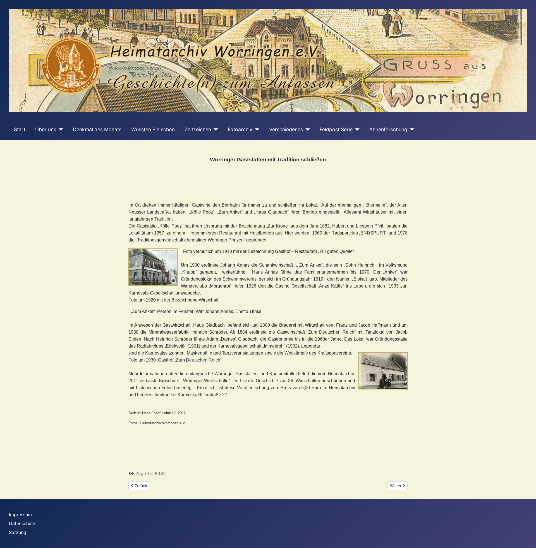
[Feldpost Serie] (356, 129)
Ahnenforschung (388, 129)
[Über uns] (59, 129)
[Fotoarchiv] (255, 129)
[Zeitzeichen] (214, 129)
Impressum (20, 514)
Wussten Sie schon (153, 129)
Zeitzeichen (198, 129)
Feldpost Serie (336, 129)
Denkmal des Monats (97, 129)
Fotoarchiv (240, 129)
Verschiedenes (286, 129)
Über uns (45, 129)
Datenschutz (22, 523)
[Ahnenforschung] (410, 129)
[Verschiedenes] (306, 129)
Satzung (17, 532)
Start (19, 129)
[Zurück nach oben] (526, 538)
